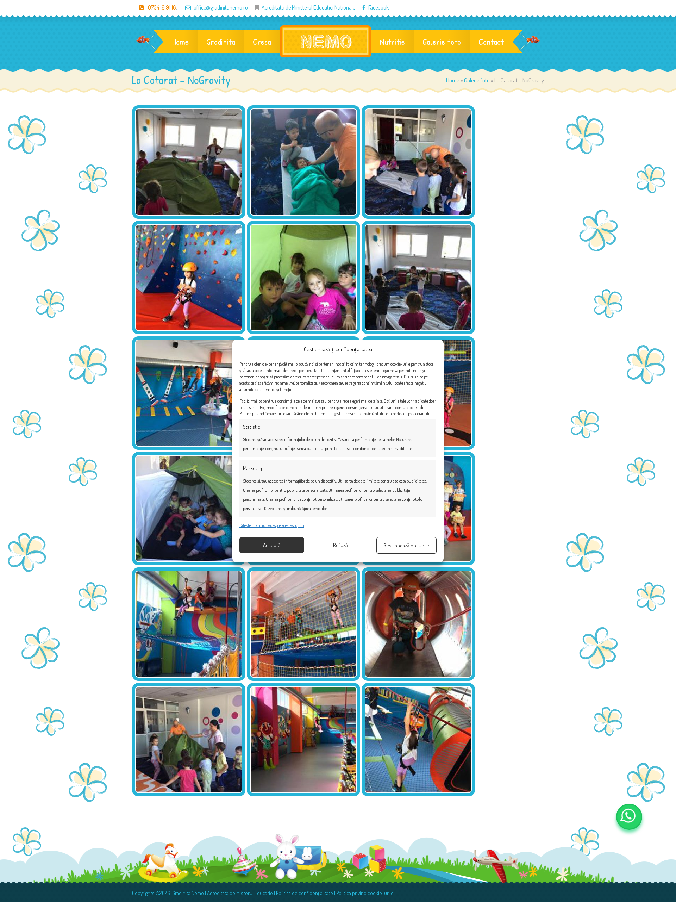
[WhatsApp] (629, 817)
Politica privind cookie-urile (365, 893)
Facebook (378, 7)
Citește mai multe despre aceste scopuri (271, 525)
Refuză (340, 545)
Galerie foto (442, 41)
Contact (491, 41)
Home (180, 41)
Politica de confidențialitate (304, 893)
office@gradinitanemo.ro (221, 7)
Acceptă (272, 545)
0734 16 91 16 (161, 7)
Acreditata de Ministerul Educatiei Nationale (308, 7)
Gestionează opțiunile (406, 545)
